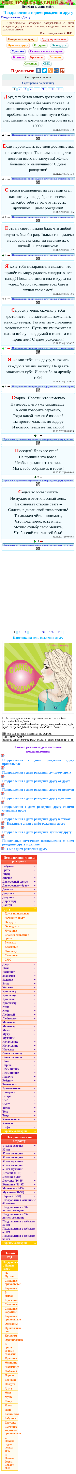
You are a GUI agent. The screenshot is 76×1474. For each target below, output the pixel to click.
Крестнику (9, 991)
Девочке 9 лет (11, 1176)
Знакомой (8, 975)
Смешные (30, 63)
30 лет (6, 1149)
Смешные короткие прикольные (11, 1430)
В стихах (18, 57)
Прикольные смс (11, 1330)
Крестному (9, 1003)
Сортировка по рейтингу (38, 83)
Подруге (7, 1076)
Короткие (11, 1288)
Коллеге (7, 987)
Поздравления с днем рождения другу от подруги (38, 789)
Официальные (11, 1339)
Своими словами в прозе (46, 51)
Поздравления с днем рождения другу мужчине (36, 798)
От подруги (59, 45)
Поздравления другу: (22, 39)
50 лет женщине (12, 1157)
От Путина (9, 1275)
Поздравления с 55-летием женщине (15, 1216)
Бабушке (8, 866)
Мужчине (18, 51)
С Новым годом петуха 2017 (9, 1444)
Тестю (6, 1107)
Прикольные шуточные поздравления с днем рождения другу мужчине (38, 439)
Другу (26, 17)
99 (43, 89)
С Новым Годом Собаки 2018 (9, 1462)
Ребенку (7, 1080)
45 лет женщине (12, 1153)
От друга (40, 45)
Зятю (5, 983)
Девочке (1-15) (11, 1172)
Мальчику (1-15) (13, 1188)
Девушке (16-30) (13, 1180)
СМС (46, 63)
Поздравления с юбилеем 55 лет (18, 1230)
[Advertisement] (38, 591)
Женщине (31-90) (13, 1184)
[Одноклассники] (50, 70)
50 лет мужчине (12, 1161)
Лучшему (55, 57)
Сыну (6, 1103)
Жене (5, 968)
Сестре (6, 1096)
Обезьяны (11, 1323)
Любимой (8, 1014)
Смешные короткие (11, 1310)
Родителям (9, 1084)
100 (51, 89)
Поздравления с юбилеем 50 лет (18, 1223)
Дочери (7, 904)
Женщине (8, 971)
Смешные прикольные (11, 1282)
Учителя (8, 1123)
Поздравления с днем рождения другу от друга (36, 781)
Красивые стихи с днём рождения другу (36, 823)
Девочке (7, 889)
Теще (5, 1115)
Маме (6, 1030)
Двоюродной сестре (15, 881)
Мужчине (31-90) (13, 1192)
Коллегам (11, 1335)
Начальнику (10, 1041)
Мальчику (9, 1022)
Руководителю (11, 1088)
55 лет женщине (12, 1165)
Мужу (6, 1034)
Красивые (36, 57)
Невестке (8, 1049)
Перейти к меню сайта (38, 6)
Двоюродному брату (15, 885)
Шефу (6, 1127)
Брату (6, 870)
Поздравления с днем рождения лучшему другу (37, 772)
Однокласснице (12, 1057)
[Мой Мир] (56, 70)
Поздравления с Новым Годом (10, 1265)
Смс (5, 1100)
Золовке (7, 979)
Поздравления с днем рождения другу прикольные (38, 762)
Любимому (9, 1018)
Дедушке (8, 897)
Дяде (5, 964)
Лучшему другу (18, 45)
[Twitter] (44, 70)
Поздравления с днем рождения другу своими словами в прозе (43, 135)
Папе (5, 1061)
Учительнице (10, 1119)
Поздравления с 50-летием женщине (15, 1209)
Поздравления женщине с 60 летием (19, 1202)
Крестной (8, 999)
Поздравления (10, 17)
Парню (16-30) (11, 1196)
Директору (9, 901)
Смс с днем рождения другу (27, 849)
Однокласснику (12, 1053)
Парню (7, 1065)
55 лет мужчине (12, 1169)
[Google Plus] (62, 70)
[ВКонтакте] (38, 70)
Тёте (5, 1111)
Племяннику (10, 1068)
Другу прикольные (54, 39)
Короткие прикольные (11, 1318)
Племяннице (10, 1072)
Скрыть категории (19, 1131)
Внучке (7, 877)
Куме (5, 1006)
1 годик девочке (12, 1145)
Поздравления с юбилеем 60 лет (18, 1237)
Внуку (6, 873)
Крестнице (9, 995)
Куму (5, 1010)
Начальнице (10, 1045)
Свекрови (8, 1092)
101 (60, 89)
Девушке (8, 893)
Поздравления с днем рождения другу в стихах (36, 819)
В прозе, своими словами (10, 1349)
